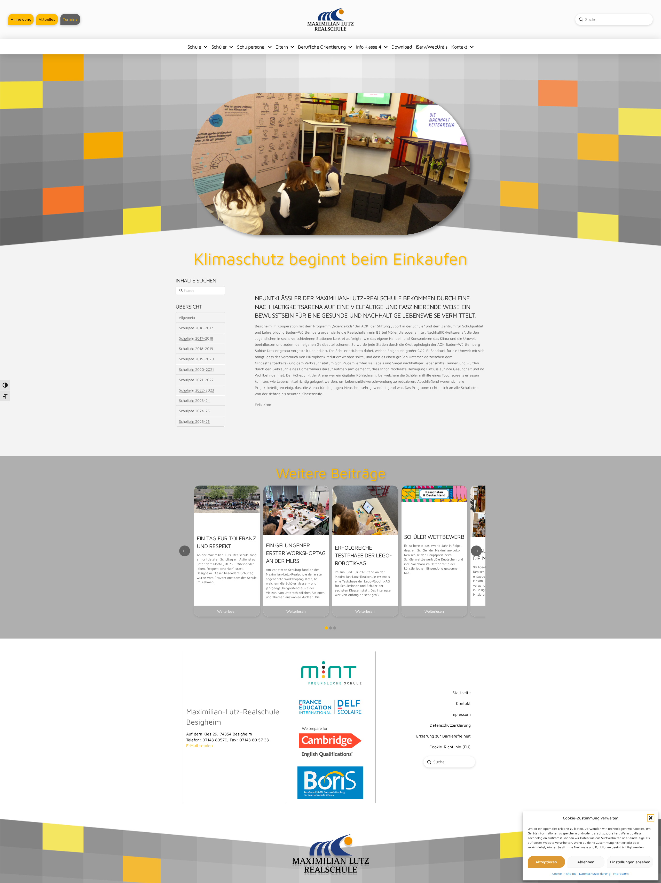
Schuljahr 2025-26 (194, 421)
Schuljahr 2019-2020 (196, 359)
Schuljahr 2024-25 (194, 411)
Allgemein (187, 317)
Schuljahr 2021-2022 (196, 380)
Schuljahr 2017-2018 (196, 338)
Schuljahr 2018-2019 (196, 348)
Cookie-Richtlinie (564, 874)
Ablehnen (585, 862)
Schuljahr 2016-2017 (196, 328)
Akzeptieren (546, 862)
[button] (650, 817)
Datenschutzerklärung (594, 874)
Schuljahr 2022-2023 (196, 390)
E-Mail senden (199, 745)
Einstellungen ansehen (630, 862)
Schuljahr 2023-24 (194, 400)
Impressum (621, 874)
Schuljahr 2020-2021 (196, 369)
